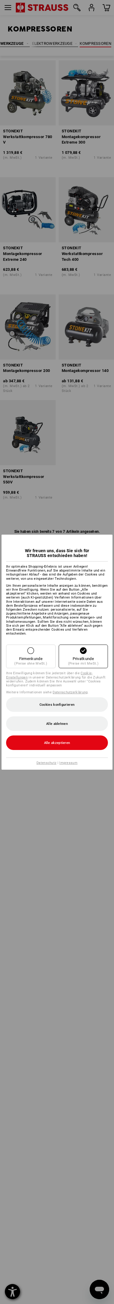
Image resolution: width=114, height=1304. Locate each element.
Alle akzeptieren (57, 743)
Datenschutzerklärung (70, 692)
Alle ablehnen (57, 724)
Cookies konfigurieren (57, 705)
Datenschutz (46, 763)
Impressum (68, 763)
